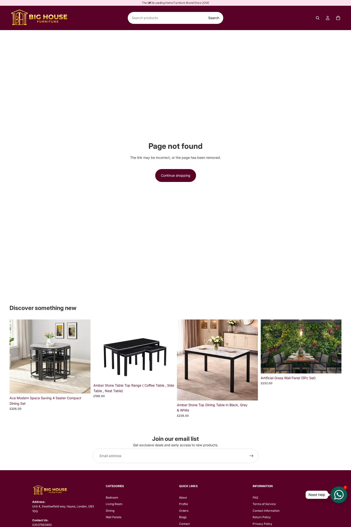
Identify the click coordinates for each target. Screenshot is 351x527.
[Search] (317, 18)
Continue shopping (175, 175)
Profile (183, 504)
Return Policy (262, 517)
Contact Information (266, 510)
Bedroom (112, 497)
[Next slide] (83, 356)
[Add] (83, 386)
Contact (184, 524)
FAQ (255, 497)
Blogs (182, 517)
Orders (183, 510)
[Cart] (338, 18)
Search (213, 18)
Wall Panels (113, 517)
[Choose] (166, 373)
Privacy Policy (262, 524)
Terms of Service (264, 504)
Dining (110, 510)
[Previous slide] (17, 356)
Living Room (114, 504)
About (183, 497)
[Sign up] (251, 456)
